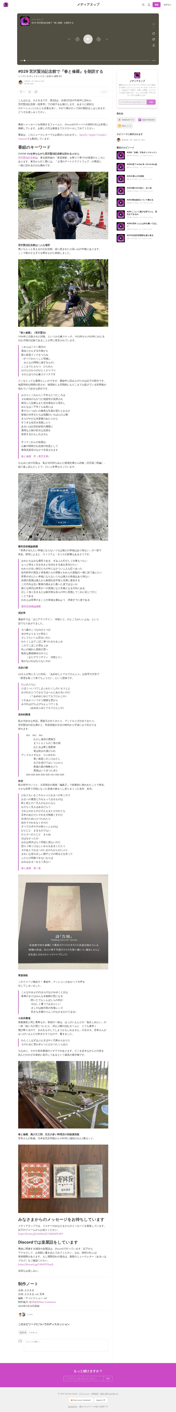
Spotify (83, 135)
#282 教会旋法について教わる (140, 200)
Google (101, 135)
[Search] (143, 4)
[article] (137, 155)
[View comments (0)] (154, 33)
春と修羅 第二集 (31, 868)
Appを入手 (100, 1400)
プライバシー (84, 1393)
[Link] (14, 147)
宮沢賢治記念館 (26, 158)
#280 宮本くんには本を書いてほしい (142, 224)
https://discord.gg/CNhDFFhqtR (35, 1264)
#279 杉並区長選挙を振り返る (140, 235)
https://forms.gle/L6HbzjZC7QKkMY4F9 (40, 1234)
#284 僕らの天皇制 (135, 176)
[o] (121, 155)
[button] (69, 39)
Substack (72, 1406)
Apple (92, 135)
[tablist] (28, 1332)
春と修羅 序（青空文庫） (36, 456)
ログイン (167, 4)
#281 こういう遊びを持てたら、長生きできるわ (142, 212)
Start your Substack (82, 1400)
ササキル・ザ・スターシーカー (34, 81)
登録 (156, 4)
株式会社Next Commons (42, 1302)
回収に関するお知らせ (109, 1393)
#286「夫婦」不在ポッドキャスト (142, 152)
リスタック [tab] (33, 1332)
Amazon (22, 139)
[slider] (87, 60)
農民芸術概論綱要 (31, 606)
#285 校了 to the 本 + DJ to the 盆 (142, 164)
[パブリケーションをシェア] (149, 4)
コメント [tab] (23, 1332)
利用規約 (95, 1393)
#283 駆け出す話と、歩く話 (139, 188)
